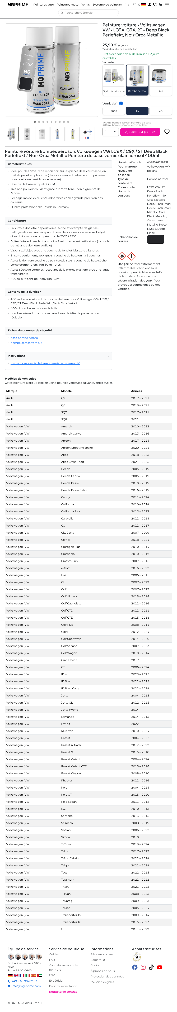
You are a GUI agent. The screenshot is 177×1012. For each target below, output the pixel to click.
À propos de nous (103, 971)
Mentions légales (102, 982)
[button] (51, 70)
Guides (54, 954)
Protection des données (107, 976)
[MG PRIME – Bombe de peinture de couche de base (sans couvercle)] (57, 134)
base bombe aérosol (25, 338)
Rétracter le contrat (63, 991)
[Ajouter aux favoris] (167, 131)
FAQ (52, 960)
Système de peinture (107, 4)
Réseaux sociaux (102, 954)
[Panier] (161, 5)
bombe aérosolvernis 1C (27, 343)
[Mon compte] (149, 4)
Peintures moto (67, 4)
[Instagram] (143, 967)
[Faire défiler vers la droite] (128, 4)
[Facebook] (135, 967)
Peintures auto (43, 4)
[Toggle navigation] (166, 4)
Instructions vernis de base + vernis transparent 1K (45, 363)
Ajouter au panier (140, 132)
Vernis (85, 4)
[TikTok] (151, 967)
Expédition (56, 980)
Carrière (96, 960)
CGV (52, 975)
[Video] (68, 122)
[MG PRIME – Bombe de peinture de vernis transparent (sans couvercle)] (73, 134)
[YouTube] (159, 967)
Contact (96, 965)
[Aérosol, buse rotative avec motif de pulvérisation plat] (88, 134)
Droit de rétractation (63, 986)
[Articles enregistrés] (155, 5)
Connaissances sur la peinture (63, 967)
